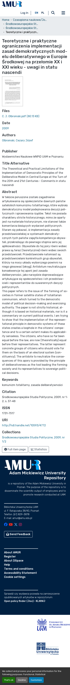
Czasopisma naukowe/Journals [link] (30, 19)
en (36, 12)
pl (42, 12)
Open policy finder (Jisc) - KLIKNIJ (24, 601)
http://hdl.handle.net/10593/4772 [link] (24, 425)
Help (7, 564)
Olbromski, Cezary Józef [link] (17, 140)
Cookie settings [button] (14, 577)
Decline (22, 680)
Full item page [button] (16, 449)
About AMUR (12, 552)
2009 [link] (5, 128)
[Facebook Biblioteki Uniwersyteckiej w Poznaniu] (5, 524)
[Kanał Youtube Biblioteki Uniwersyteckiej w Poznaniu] (11, 524)
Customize (36, 680)
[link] (35, 116)
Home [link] (5, 19)
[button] (12, 4)
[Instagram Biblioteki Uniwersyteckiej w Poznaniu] (20, 524)
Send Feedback (19, 534)
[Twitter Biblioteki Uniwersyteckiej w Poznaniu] (16, 524)
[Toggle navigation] (63, 13)
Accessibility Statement (20, 572)
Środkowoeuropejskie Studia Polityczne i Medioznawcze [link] (23, 24)
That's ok (8, 680)
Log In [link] (24, 12)
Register (10, 556)
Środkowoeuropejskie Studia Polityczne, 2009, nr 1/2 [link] (23, 28)
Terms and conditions (18, 568)
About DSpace (13, 560)
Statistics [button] (40, 449)
